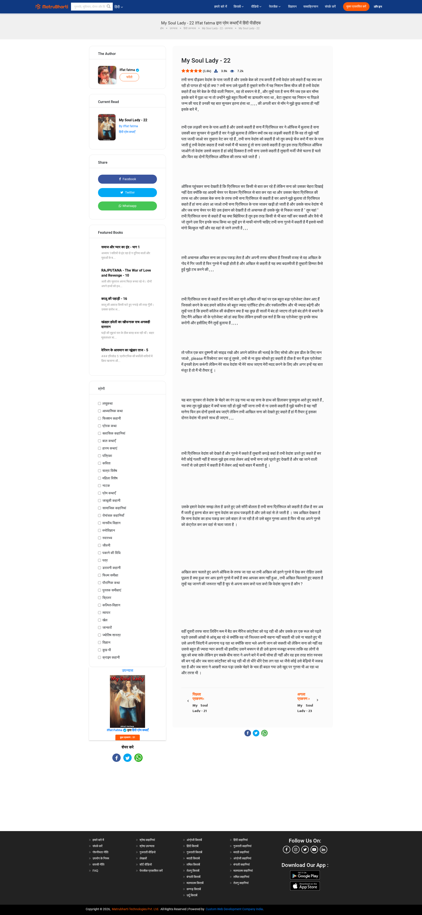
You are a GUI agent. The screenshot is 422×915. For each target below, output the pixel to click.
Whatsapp (129, 206)
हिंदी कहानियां (240, 840)
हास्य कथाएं (109, 448)
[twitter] (305, 849)
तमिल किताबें (193, 864)
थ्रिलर (106, 598)
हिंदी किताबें (192, 846)
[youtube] (314, 849)
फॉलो (129, 77)
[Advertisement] (127, 800)
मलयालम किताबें (195, 883)
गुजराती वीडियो (148, 852)
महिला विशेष (110, 478)
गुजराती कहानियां (242, 846)
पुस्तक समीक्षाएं (111, 590)
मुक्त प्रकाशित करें (356, 6)
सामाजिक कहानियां (114, 508)
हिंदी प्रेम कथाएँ (127, 132)
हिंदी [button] (117, 7)
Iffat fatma (128, 70)
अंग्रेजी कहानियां (242, 858)
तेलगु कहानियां (241, 883)
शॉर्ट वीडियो (146, 864)
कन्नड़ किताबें (194, 889)
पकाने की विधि (111, 553)
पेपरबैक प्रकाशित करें (151, 870)
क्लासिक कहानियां (113, 433)
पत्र (105, 560)
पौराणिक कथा (111, 583)
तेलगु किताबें (193, 870)
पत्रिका (107, 456)
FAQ (95, 870)
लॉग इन (378, 6)
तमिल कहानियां (241, 877)
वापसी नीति (98, 864)
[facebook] (286, 849)
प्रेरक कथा (109, 426)
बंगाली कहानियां (241, 864)
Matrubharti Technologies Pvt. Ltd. (136, 909)
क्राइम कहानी (111, 657)
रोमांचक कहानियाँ (113, 515)
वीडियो (255, 6)
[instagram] (296, 849)
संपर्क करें (330, 6)
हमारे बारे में (220, 6)
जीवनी (106, 545)
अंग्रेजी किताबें (194, 840)
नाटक (106, 486)
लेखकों (143, 858)
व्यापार (106, 613)
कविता (106, 463)
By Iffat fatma (128, 126)
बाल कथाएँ (109, 441)
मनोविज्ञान (108, 530)
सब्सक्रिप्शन (310, 6)
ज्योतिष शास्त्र (111, 635)
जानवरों (107, 627)
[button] (109, 7)
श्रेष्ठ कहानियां (147, 840)
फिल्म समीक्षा (110, 575)
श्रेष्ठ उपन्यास (147, 846)
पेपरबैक (273, 6)
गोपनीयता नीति (100, 852)
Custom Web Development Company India (234, 909)
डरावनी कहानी (111, 568)
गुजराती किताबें (194, 852)
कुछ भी (106, 650)
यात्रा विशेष (109, 471)
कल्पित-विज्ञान (111, 605)
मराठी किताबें (193, 858)
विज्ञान (106, 642)
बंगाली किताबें (193, 877)
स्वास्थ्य (107, 538)
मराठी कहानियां (241, 852)
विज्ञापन (292, 6)
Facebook (129, 179)
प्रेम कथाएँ (109, 493)
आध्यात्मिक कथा (112, 411)
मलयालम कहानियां (243, 870)
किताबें (238, 6)
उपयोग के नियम (101, 858)
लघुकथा (107, 403)
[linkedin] (323, 849)
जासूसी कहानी (111, 500)
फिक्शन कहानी (111, 418)
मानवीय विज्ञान (111, 523)
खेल (104, 620)
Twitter (129, 192)
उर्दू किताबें (192, 895)
